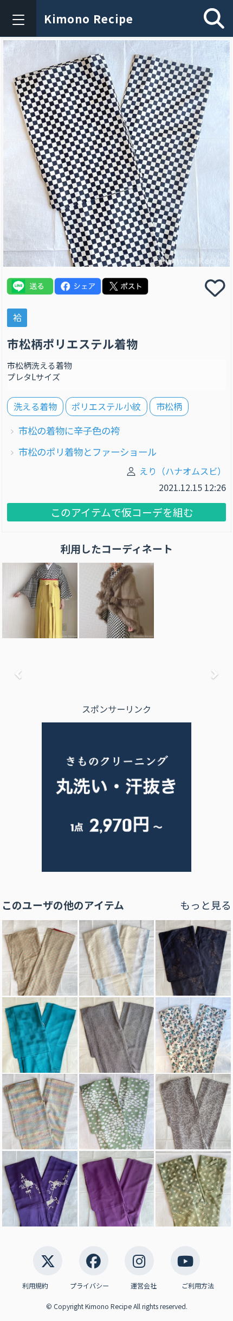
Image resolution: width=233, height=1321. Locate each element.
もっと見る (205, 904)
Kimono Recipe (88, 19)
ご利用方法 (198, 1285)
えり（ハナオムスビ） (182, 470)
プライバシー (89, 1285)
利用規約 (35, 1285)
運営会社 (144, 1285)
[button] (19, 673)
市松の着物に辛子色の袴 (69, 430)
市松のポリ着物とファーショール (87, 451)
